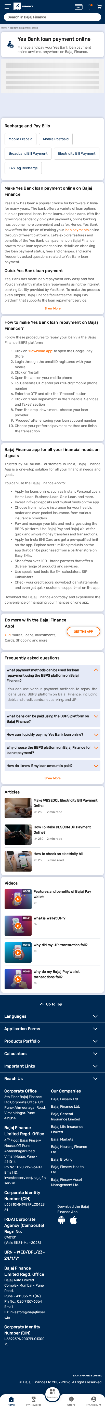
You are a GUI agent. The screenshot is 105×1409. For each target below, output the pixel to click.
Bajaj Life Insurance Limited (67, 1129)
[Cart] (99, 7)
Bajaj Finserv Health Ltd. (67, 1169)
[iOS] (73, 1221)
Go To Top (54, 1004)
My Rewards (33, 1404)
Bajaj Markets (62, 1139)
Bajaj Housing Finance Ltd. (69, 1149)
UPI (8, 635)
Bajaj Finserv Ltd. (65, 1099)
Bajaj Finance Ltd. (65, 1106)
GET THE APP (83, 631)
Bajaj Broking (61, 1159)
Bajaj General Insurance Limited (65, 1116)
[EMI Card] (79, 7)
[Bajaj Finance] (23, 6)
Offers (71, 1404)
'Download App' (40, 351)
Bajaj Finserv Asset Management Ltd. (66, 1182)
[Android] (61, 1221)
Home (11, 1404)
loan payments (77, 230)
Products (52, 1397)
